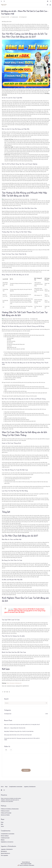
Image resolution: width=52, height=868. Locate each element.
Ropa (6, 786)
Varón (2, 826)
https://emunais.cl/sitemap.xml (14, 683)
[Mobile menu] (50, 5)
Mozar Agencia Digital (26, 863)
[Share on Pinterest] (7, 692)
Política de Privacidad (6, 813)
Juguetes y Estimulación (30, 786)
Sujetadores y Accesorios (7, 842)
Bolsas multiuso (5, 835)
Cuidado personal (5, 837)
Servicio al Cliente (5, 815)
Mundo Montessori (5, 853)
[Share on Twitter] (4, 692)
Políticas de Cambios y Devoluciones (10, 808)
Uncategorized (23, 17)
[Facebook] (47, 1)
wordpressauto (15, 17)
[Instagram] (50, 1)
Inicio (2, 786)
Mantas (3, 839)
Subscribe (26, 770)
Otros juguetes (4, 855)
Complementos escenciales (15, 786)
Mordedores (4, 851)
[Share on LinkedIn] (9, 692)
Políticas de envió (5, 810)
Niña (2, 824)
